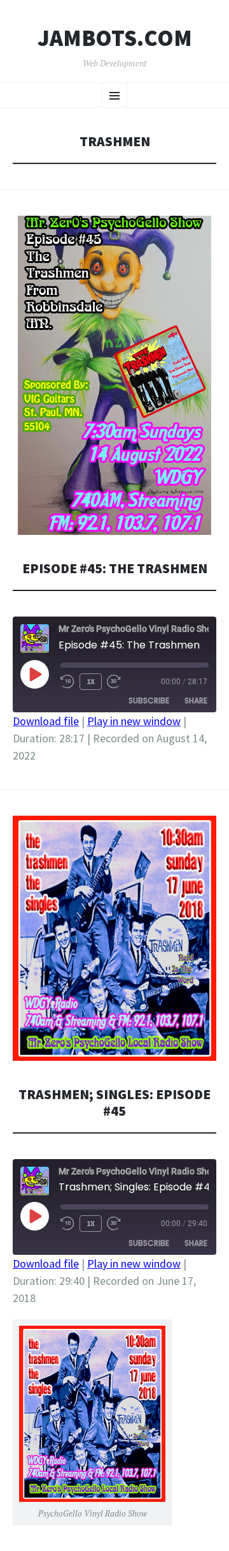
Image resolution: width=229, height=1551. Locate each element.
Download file (46, 721)
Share (195, 700)
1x (91, 681)
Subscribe (148, 700)
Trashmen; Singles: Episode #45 (114, 1103)
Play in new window (134, 721)
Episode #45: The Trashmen (114, 568)
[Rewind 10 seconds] (67, 682)
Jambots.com (115, 38)
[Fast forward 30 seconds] (114, 682)
